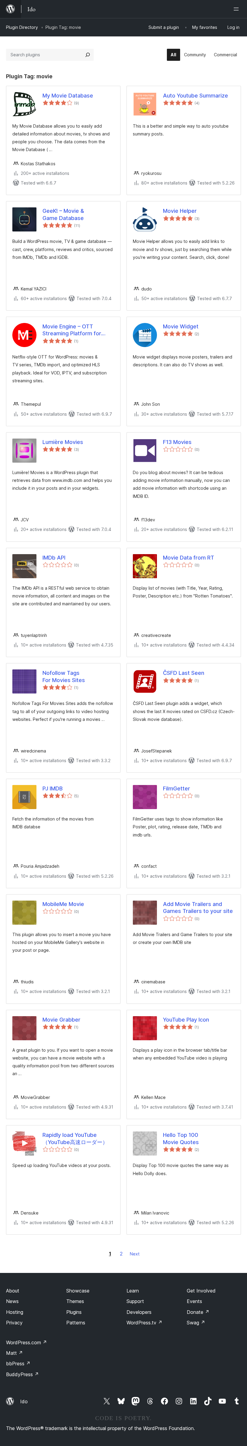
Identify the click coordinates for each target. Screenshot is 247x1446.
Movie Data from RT (188, 557)
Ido (24, 1401)
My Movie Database (67, 95)
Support (135, 1301)
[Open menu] (237, 9)
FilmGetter (176, 788)
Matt (14, 1353)
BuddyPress (22, 1374)
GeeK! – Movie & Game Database (63, 214)
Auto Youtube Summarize (195, 95)
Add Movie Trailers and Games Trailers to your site (198, 907)
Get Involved (201, 1291)
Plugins (74, 1312)
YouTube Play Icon (186, 1019)
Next (134, 1253)
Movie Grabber (61, 1019)
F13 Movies (177, 442)
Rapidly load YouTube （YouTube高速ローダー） (75, 1138)
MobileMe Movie (63, 904)
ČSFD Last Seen (183, 673)
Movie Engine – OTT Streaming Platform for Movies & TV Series (71, 330)
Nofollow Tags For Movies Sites (63, 676)
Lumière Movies (62, 442)
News (12, 1301)
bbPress (18, 1364)
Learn (133, 1291)
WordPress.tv (144, 1323)
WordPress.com (26, 1342)
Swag (196, 1323)
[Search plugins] (88, 55)
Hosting (14, 1312)
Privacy (14, 1323)
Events (194, 1301)
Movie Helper (180, 211)
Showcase (77, 1291)
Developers (139, 1312)
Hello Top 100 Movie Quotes (181, 1138)
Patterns (75, 1323)
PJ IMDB (52, 788)
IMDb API (53, 557)
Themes (75, 1301)
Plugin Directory (22, 27)
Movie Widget (181, 326)
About (12, 1291)
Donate (198, 1312)
